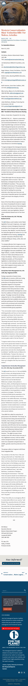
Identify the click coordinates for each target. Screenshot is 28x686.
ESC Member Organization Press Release (10, 40)
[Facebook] (19, 672)
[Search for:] (14, 590)
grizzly (5, 42)
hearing (19, 143)
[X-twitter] (24, 672)
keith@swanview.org (12, 87)
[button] (25, 3)
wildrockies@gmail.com (16, 93)
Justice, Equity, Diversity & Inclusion (12, 664)
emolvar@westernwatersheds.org (14, 59)
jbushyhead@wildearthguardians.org (14, 67)
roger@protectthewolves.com (13, 72)
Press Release (23, 40)
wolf (2, 42)
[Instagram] (21, 672)
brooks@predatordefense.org (12, 98)
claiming (19, 234)
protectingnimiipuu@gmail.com (13, 106)
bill (5, 222)
